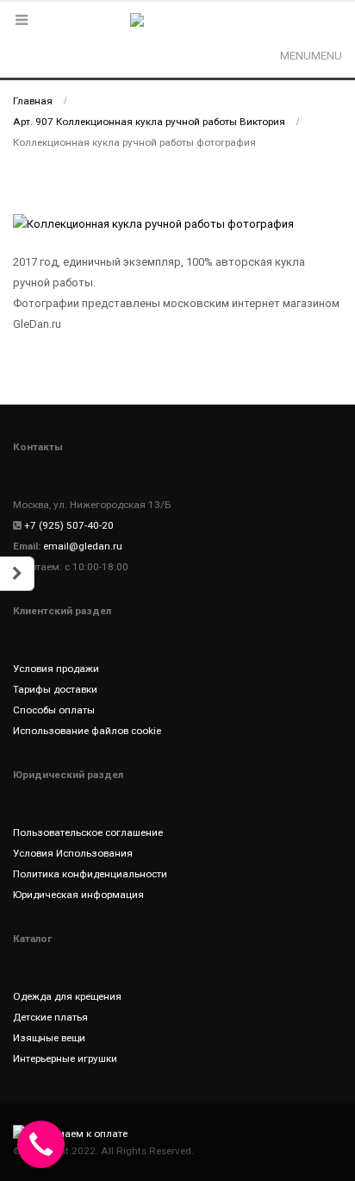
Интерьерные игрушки (65, 1058)
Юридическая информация (78, 895)
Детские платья (50, 1017)
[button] (311, 55)
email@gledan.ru (82, 546)
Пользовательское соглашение (88, 832)
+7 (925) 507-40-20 (69, 525)
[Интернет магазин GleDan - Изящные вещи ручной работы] (177, 30)
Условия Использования (73, 853)
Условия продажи (56, 669)
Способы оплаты (54, 710)
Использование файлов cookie (87, 731)
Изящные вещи (49, 1038)
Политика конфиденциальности (90, 874)
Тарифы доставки (55, 689)
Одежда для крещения (67, 996)
